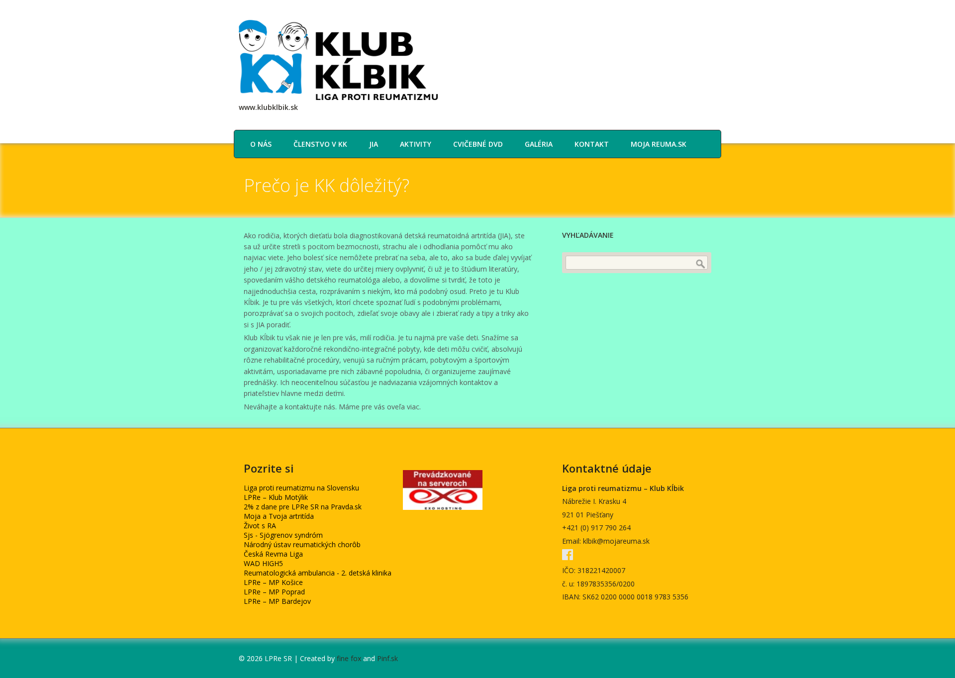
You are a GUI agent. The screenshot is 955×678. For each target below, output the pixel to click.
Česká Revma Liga (273, 554)
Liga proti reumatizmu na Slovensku (301, 487)
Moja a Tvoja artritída (279, 516)
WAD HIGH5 (263, 563)
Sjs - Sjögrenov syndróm (283, 535)
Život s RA (260, 525)
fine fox (349, 658)
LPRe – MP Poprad (274, 591)
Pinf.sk (387, 658)
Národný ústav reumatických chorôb (302, 544)
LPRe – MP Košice (273, 582)
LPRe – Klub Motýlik (276, 497)
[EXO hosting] (442, 507)
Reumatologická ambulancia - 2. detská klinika (317, 573)
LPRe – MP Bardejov (277, 601)
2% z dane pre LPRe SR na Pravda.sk (303, 506)
